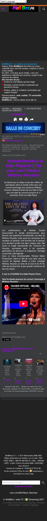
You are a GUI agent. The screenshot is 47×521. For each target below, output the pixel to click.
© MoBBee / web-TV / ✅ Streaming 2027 (23, 499)
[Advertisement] (23, 35)
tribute (24, 149)
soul (18, 149)
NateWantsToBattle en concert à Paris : (39, 381)
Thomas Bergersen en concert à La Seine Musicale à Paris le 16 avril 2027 (7, 381)
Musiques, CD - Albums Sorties (21, 389)
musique (25, 147)
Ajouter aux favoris (14, 140)
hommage (15, 147)
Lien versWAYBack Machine (23, 493)
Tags (32, 474)
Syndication (37, 471)
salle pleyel (8, 149)
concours (40, 391)
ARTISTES (33, 391)
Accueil (5, 109)
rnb (38, 147)
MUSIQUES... (18, 109)
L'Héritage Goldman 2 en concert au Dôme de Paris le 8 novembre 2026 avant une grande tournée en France (28, 382)
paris (32, 147)
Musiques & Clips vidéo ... (13, 386)
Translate (20, 4)
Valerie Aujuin (9, 333)
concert (6, 147)
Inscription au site (21, 474)
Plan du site (23, 471)
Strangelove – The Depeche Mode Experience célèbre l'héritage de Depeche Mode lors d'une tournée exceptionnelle (18, 382)
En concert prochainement (20, 391)
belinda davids (37, 145)
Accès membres (10, 471)
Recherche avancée (23, 486)
